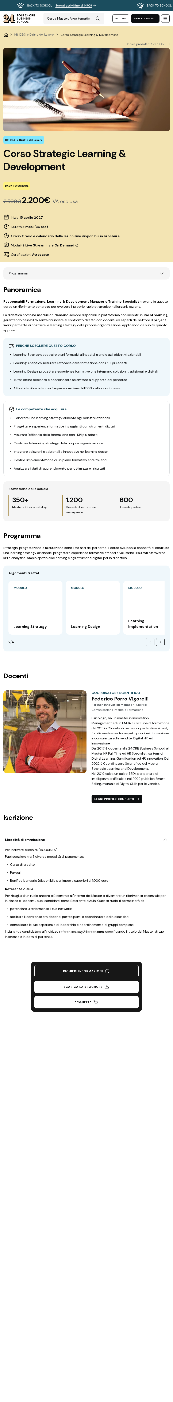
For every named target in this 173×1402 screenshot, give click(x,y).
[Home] (5, 34)
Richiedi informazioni (83, 971)
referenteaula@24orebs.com (81, 931)
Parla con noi (145, 18)
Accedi (120, 18)
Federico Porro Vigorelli (120, 698)
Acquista (83, 1002)
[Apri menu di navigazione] (165, 18)
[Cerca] (98, 18)
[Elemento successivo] (160, 642)
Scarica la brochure (83, 987)
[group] (86, 5)
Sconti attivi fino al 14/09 (73, 5)
